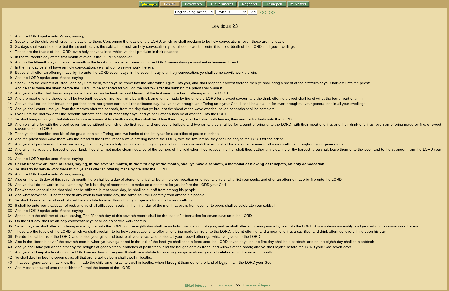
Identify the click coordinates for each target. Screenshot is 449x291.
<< (263, 12)
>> (272, 12)
